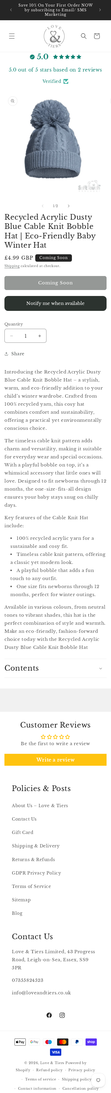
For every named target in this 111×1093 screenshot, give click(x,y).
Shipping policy (77, 1079)
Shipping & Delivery (35, 846)
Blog (17, 913)
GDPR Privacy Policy (36, 873)
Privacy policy (81, 1070)
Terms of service (40, 1079)
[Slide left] (42, 206)
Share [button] (18, 353)
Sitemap (21, 900)
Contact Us (24, 819)
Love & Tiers (52, 1063)
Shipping (12, 266)
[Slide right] (68, 206)
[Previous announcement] (10, 9)
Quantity (13, 324)
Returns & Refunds (33, 859)
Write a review (55, 760)
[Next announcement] (100, 9)
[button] (11, 36)
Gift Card (22, 832)
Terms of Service (31, 886)
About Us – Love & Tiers (40, 805)
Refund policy (49, 1070)
